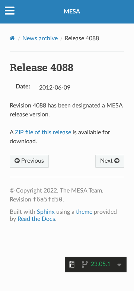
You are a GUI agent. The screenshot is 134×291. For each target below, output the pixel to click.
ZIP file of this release (43, 132)
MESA (72, 12)
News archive (40, 38)
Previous (32, 161)
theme (84, 212)
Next (107, 161)
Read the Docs (36, 219)
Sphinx (46, 212)
